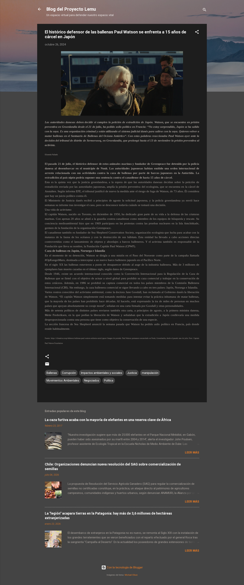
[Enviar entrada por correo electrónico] (47, 365)
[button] (197, 33)
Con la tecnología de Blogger (124, 567)
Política (108, 380)
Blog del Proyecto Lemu (71, 9)
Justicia (132, 373)
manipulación (150, 373)
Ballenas (52, 373)
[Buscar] (204, 10)
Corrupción (69, 373)
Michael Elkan (131, 575)
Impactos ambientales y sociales (101, 373)
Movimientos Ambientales (63, 380)
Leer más (192, 452)
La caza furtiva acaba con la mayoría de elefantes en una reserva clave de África (108, 420)
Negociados (91, 380)
